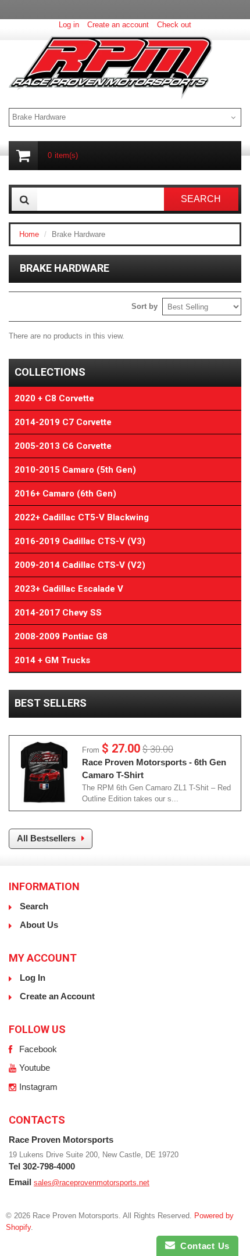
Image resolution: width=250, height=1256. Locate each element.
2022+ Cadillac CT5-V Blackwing (82, 517)
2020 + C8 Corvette (54, 398)
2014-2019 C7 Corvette (63, 422)
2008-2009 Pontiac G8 (61, 636)
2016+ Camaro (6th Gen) (65, 493)
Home (29, 234)
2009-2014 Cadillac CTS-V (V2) (80, 565)
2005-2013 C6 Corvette (63, 446)
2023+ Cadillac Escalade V (69, 589)
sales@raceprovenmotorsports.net (91, 1182)
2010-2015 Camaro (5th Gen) (75, 470)
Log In (32, 978)
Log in (69, 24)
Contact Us (202, 1246)
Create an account (118, 24)
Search (34, 906)
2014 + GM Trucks (52, 660)
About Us (39, 925)
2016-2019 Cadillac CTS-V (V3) (80, 541)
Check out (174, 24)
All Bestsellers (46, 838)
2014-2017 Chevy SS (58, 612)
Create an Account (57, 996)
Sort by (144, 306)
